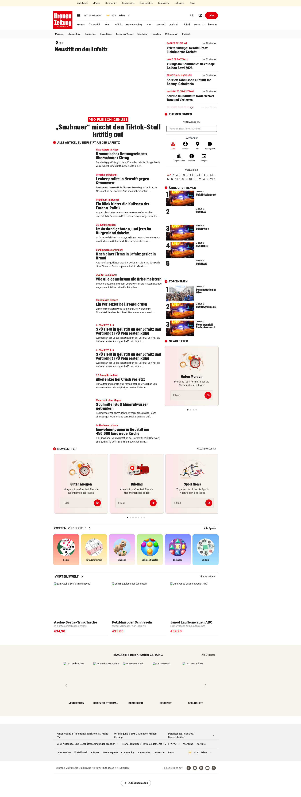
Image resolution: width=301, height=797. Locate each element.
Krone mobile (146, 3)
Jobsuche (179, 3)
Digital (186, 24)
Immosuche (163, 3)
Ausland (173, 24)
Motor (197, 24)
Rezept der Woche (124, 34)
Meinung (59, 34)
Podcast (186, 34)
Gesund (161, 24)
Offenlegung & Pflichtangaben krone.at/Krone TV (82, 735)
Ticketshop (142, 34)
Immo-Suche (106, 34)
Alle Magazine (208, 655)
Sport (149, 24)
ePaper (96, 3)
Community (111, 3)
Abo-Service (64, 752)
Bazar (192, 3)
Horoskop (156, 34)
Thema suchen (191, 122)
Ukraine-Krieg (74, 34)
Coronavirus (90, 34)
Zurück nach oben (136, 783)
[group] (210, 528)
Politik (118, 24)
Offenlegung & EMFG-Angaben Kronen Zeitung (135, 735)
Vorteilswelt (82, 3)
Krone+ (81, 24)
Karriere (201, 744)
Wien (107, 24)
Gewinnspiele (128, 3)
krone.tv (212, 24)
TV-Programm (171, 34)
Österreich (95, 24)
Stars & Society (134, 24)
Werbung (188, 744)
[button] (203, 24)
